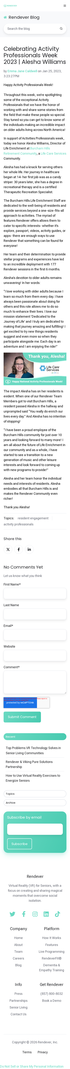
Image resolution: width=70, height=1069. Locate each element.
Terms (27, 1052)
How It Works (51, 938)
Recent (10, 737)
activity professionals (18, 524)
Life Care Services (53, 153)
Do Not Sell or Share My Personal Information (32, 1066)
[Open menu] (64, 5)
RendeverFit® (52, 958)
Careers (18, 958)
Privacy (43, 1052)
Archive (10, 803)
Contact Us (18, 1014)
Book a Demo (51, 1000)
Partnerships (18, 1000)
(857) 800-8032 (51, 994)
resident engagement (33, 518)
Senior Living (18, 1007)
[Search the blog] (61, 28)
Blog (18, 965)
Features (51, 945)
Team (18, 951)
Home (18, 938)
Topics (10, 794)
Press (18, 994)
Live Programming (51, 951)
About (18, 945)
